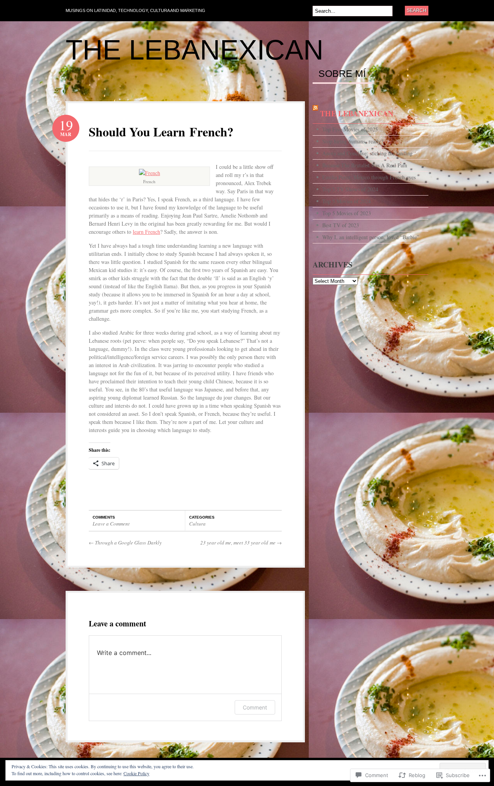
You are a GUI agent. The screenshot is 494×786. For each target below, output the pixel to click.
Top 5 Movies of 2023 (346, 213)
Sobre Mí (342, 74)
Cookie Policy (136, 773)
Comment (255, 707)
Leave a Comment (111, 523)
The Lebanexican (194, 49)
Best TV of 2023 (340, 225)
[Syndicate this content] (315, 113)
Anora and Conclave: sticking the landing (367, 153)
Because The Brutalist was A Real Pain (364, 165)
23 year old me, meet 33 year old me (241, 542)
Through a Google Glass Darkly (125, 542)
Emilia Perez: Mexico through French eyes (369, 177)
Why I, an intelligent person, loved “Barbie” (370, 237)
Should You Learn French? (161, 131)
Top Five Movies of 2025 (350, 129)
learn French (146, 231)
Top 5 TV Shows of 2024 (350, 189)
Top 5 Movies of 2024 (346, 201)
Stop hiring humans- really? (352, 141)
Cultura (197, 523)
